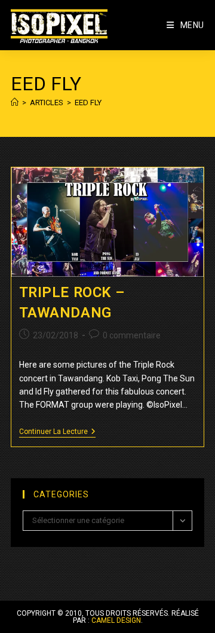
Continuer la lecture (57, 432)
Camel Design (116, 620)
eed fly (88, 102)
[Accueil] (15, 102)
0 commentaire (132, 335)
